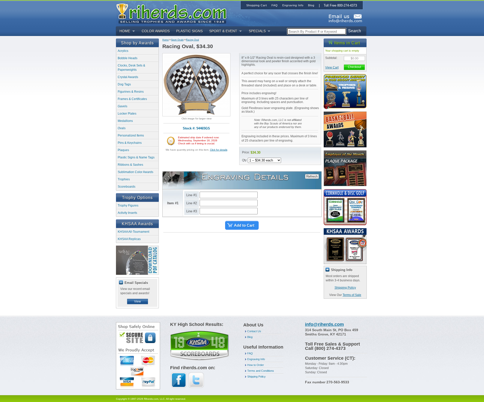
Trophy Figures (128, 205)
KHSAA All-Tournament (133, 231)
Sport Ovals (177, 40)
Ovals (122, 128)
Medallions (125, 121)
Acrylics (123, 51)
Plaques (123, 150)
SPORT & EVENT (223, 31)
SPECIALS (257, 31)
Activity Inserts (127, 213)
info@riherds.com (324, 324)
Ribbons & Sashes (130, 164)
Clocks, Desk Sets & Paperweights (131, 68)
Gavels (122, 106)
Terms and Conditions (260, 370)
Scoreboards (126, 186)
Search (354, 31)
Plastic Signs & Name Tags (136, 157)
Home (165, 40)
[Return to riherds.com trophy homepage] (173, 13)
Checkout (354, 67)
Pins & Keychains (130, 143)
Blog (250, 337)
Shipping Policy (345, 287)
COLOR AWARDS (156, 31)
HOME (124, 31)
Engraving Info (256, 359)
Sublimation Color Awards (135, 172)
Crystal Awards (128, 77)
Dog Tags (124, 84)
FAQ (250, 353)
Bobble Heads (127, 58)
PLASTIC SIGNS (189, 31)
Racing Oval (192, 40)
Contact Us (254, 331)
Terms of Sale (352, 295)
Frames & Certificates (132, 99)
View (137, 301)
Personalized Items (131, 135)
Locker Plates (127, 113)
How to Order (255, 364)
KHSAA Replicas (129, 239)
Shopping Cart (256, 5)
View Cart (332, 67)
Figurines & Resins (131, 91)
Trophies (124, 179)
